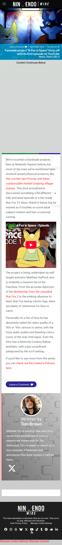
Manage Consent (39, 541)
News (42, 56)
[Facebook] (5, 529)
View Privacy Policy (18, 523)
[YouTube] (31, 529)
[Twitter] (26, 529)
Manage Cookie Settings (41, 523)
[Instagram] (11, 529)
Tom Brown (52, 46)
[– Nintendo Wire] (31, 510)
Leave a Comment (17, 46)
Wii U (57, 56)
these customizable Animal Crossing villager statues (29, 183)
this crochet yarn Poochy (21, 178)
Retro (49, 56)
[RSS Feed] (32, 532)
